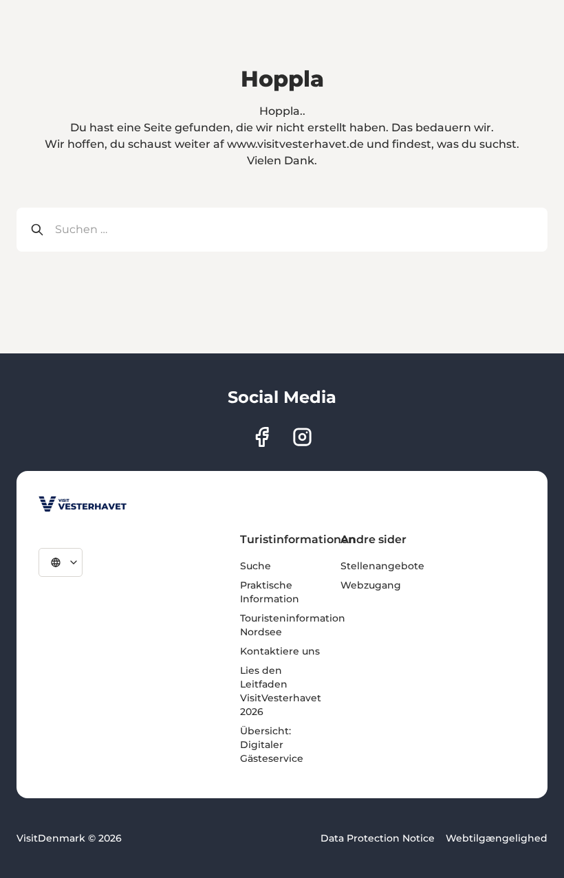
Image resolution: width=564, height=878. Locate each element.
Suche (255, 566)
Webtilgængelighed (496, 838)
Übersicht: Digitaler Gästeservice (271, 745)
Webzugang (370, 585)
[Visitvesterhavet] (83, 504)
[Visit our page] (262, 437)
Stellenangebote (382, 566)
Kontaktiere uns (280, 651)
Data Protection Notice (378, 838)
